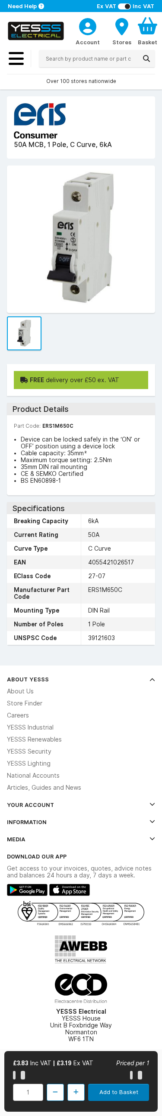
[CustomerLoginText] (88, 25)
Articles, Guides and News (44, 787)
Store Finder (24, 703)
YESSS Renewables (34, 739)
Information (27, 822)
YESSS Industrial (30, 727)
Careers (18, 715)
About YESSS (28, 679)
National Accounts (33, 775)
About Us (20, 691)
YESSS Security (29, 751)
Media (16, 839)
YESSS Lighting (29, 763)
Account (88, 42)
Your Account (30, 804)
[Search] (146, 58)
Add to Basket (118, 1091)
